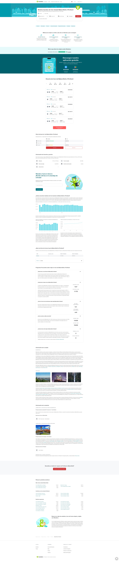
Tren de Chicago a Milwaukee (40, 509)
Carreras (49, 552)
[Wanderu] (40, 2)
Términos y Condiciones (67, 550)
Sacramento (54, 366)
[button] (72, 1)
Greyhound (80, 442)
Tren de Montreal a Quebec (40, 501)
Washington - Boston (39, 505)
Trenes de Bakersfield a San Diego (41, 487)
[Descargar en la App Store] (66, 67)
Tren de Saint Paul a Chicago (65, 501)
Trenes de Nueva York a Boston (65, 505)
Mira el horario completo (59, 127)
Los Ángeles (58, 366)
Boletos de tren (38, 536)
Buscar (54, 147)
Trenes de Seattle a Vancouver (65, 509)
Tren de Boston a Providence (40, 510)
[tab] (40, 14)
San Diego (80, 366)
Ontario (62, 366)
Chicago (44, 442)
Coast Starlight (51, 441)
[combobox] (42, 16)
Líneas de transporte (66, 548)
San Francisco (38, 367)
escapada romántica (70, 389)
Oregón (48, 536)
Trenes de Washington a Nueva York (41, 506)
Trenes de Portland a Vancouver (40, 493)
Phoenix (50, 366)
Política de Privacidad (66, 552)
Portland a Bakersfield (60, 339)
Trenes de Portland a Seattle (65, 494)
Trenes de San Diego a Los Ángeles (41, 504)
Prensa (49, 550)
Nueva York (45, 367)
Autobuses (45, 1)
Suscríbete (39, 189)
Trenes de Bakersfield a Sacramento (41, 486)
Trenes (49, 1)
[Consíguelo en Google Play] (75, 67)
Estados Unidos (43, 536)
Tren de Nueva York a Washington (65, 504)
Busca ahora (77, 455)
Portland (52, 536)
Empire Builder (76, 441)
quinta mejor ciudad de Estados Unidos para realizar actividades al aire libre (52, 388)
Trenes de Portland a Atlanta (65, 493)
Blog (61, 1)
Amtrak (37, 255)
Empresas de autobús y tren (55, 1)
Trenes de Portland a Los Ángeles (40, 494)
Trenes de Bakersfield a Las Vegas (66, 486)
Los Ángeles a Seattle (60, 441)
